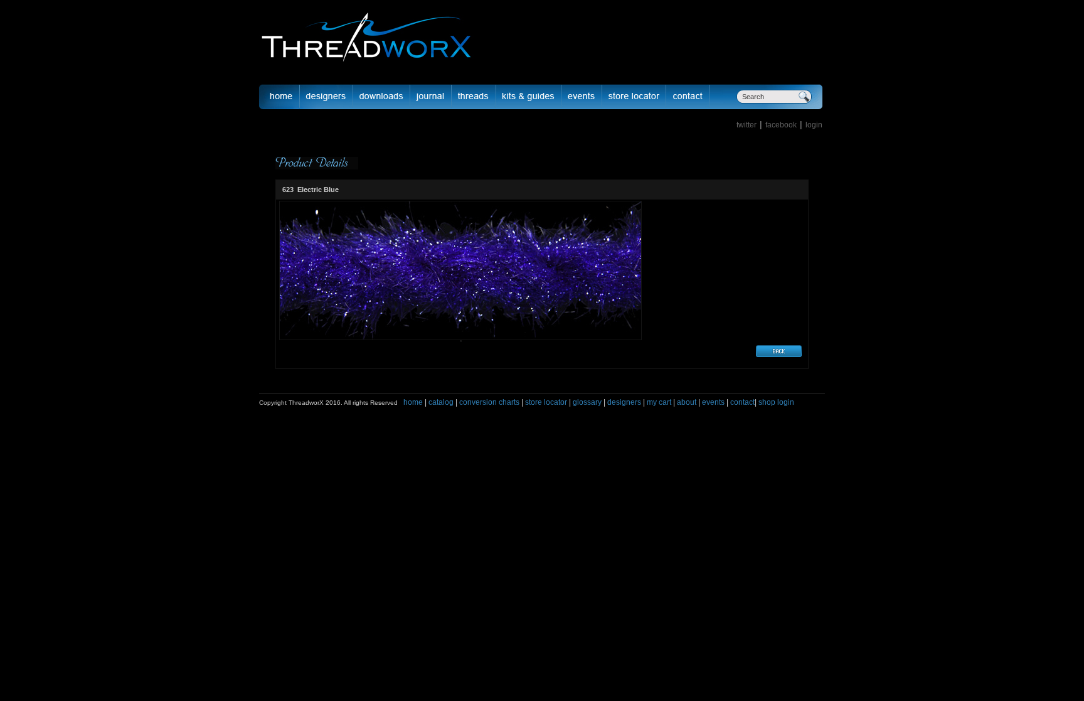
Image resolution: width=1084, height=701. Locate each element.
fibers (474, 96)
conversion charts (489, 402)
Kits (528, 96)
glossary (587, 402)
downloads (381, 96)
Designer (326, 96)
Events (581, 96)
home (413, 402)
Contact (687, 96)
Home (279, 96)
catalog (441, 402)
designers (624, 402)
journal (431, 96)
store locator (546, 402)
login (813, 124)
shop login (775, 402)
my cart (659, 402)
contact (742, 402)
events (713, 402)
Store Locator (634, 96)
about (686, 402)
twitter (746, 124)
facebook (781, 124)
